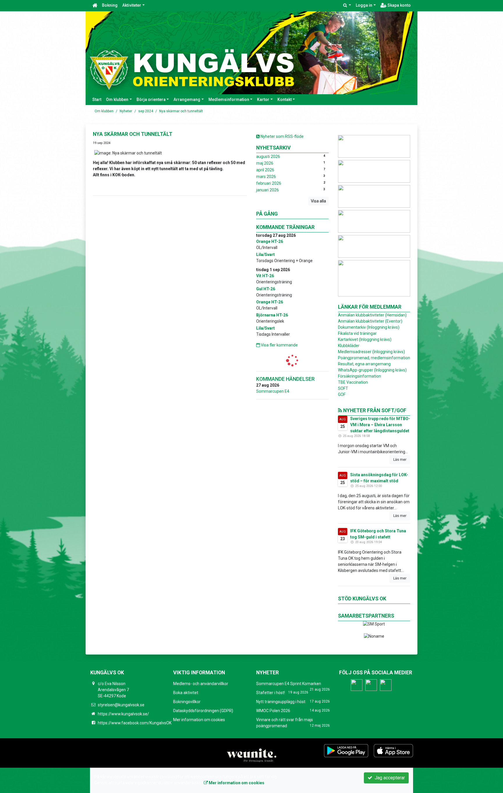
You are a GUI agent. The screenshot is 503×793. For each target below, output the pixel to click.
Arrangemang (186, 99)
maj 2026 (264, 163)
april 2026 (265, 170)
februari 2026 (268, 183)
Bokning (110, 5)
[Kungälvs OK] (251, 52)
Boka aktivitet (185, 692)
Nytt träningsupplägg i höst (280, 701)
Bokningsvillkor (187, 701)
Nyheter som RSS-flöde (282, 136)
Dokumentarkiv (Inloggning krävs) (368, 327)
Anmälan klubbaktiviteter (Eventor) (370, 321)
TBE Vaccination (353, 382)
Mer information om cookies (199, 719)
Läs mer (399, 460)
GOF (342, 394)
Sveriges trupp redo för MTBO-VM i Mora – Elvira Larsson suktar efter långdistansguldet (380, 424)
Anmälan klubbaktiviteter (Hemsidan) (372, 315)
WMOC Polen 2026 (273, 710)
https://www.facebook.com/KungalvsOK (134, 723)
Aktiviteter (131, 5)
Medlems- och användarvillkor (200, 683)
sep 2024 (145, 111)
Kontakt (284, 99)
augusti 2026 (268, 156)
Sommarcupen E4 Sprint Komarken (288, 683)
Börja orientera (151, 99)
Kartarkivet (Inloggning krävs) (365, 339)
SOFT (343, 388)
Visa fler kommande (279, 345)
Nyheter (126, 111)
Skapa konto (399, 5)
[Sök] (347, 5)
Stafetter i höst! (270, 692)
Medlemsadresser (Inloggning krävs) (371, 351)
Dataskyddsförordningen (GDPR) (203, 710)
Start (96, 99)
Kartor (263, 99)
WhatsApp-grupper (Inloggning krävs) (372, 370)
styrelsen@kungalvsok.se (121, 705)
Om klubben (117, 99)
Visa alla (318, 201)
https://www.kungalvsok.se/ (123, 714)
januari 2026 (267, 190)
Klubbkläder (348, 345)
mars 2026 (266, 176)
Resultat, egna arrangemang (364, 364)
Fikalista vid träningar (357, 333)
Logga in (364, 5)
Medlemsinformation (228, 99)
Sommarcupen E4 (272, 391)
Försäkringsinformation (359, 376)
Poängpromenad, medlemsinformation (374, 357)
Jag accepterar (388, 777)
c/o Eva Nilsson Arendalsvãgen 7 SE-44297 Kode (113, 689)
